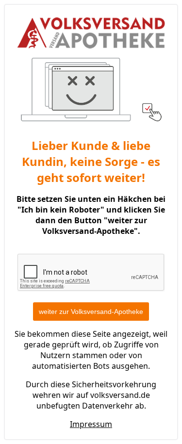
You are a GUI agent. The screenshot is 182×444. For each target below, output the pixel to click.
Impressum (91, 424)
